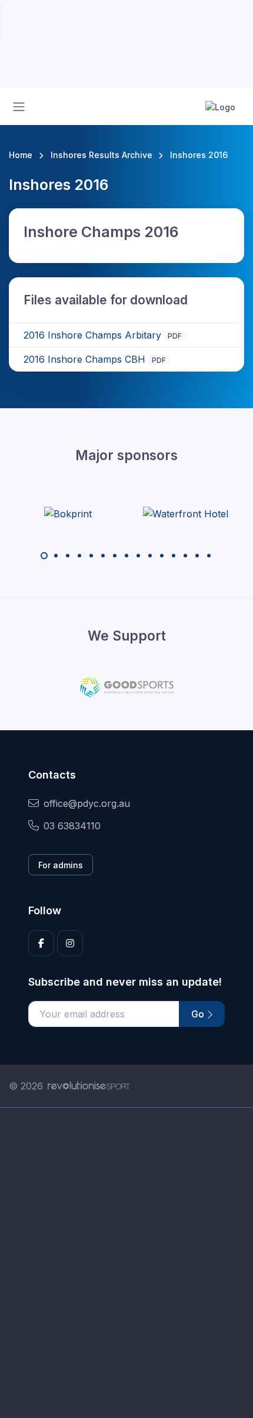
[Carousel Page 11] (161, 555)
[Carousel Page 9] (138, 555)
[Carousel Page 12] (173, 555)
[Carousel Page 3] (67, 555)
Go (199, 1014)
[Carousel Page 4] (79, 555)
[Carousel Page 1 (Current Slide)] (44, 555)
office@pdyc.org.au (87, 803)
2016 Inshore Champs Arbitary (92, 335)
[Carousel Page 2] (55, 555)
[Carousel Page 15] (208, 555)
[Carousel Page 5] (91, 555)
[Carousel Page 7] (114, 555)
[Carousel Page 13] (185, 555)
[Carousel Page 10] (150, 555)
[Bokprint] (68, 513)
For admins (60, 865)
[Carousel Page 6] (102, 555)
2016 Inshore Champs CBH (84, 359)
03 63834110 (72, 826)
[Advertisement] (126, 1263)
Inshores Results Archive (101, 155)
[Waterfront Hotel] (185, 513)
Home (20, 155)
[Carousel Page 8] (126, 555)
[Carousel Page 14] (197, 555)
